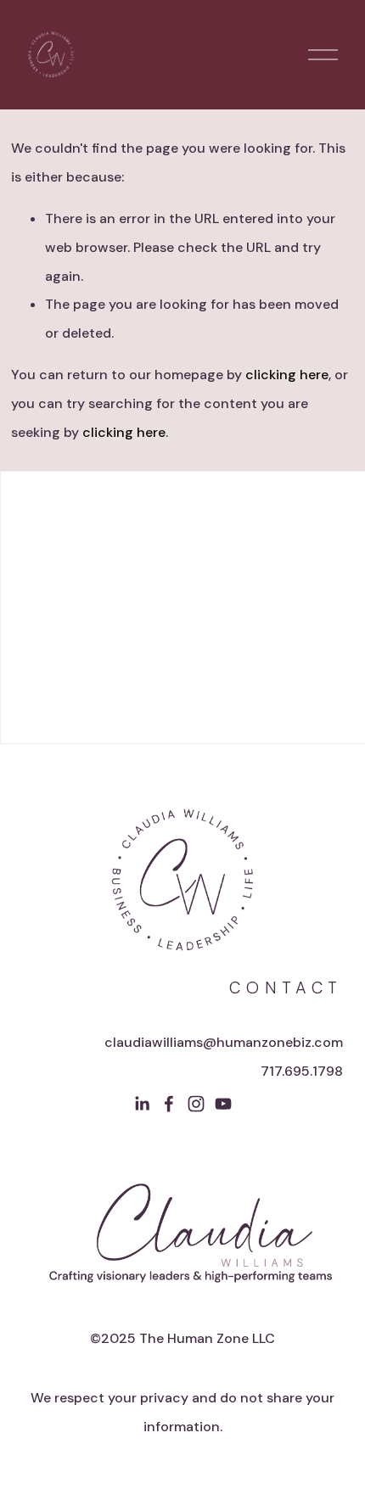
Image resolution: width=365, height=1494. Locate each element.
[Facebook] (168, 1103)
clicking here (286, 374)
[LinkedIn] (141, 1103)
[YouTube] (223, 1103)
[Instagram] (196, 1103)
